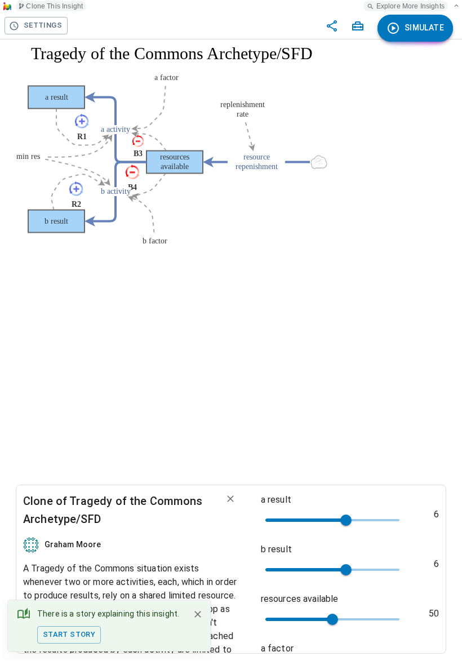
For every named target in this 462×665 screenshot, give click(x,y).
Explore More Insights (410, 6)
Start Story (69, 634)
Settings (43, 25)
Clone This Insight (54, 6)
